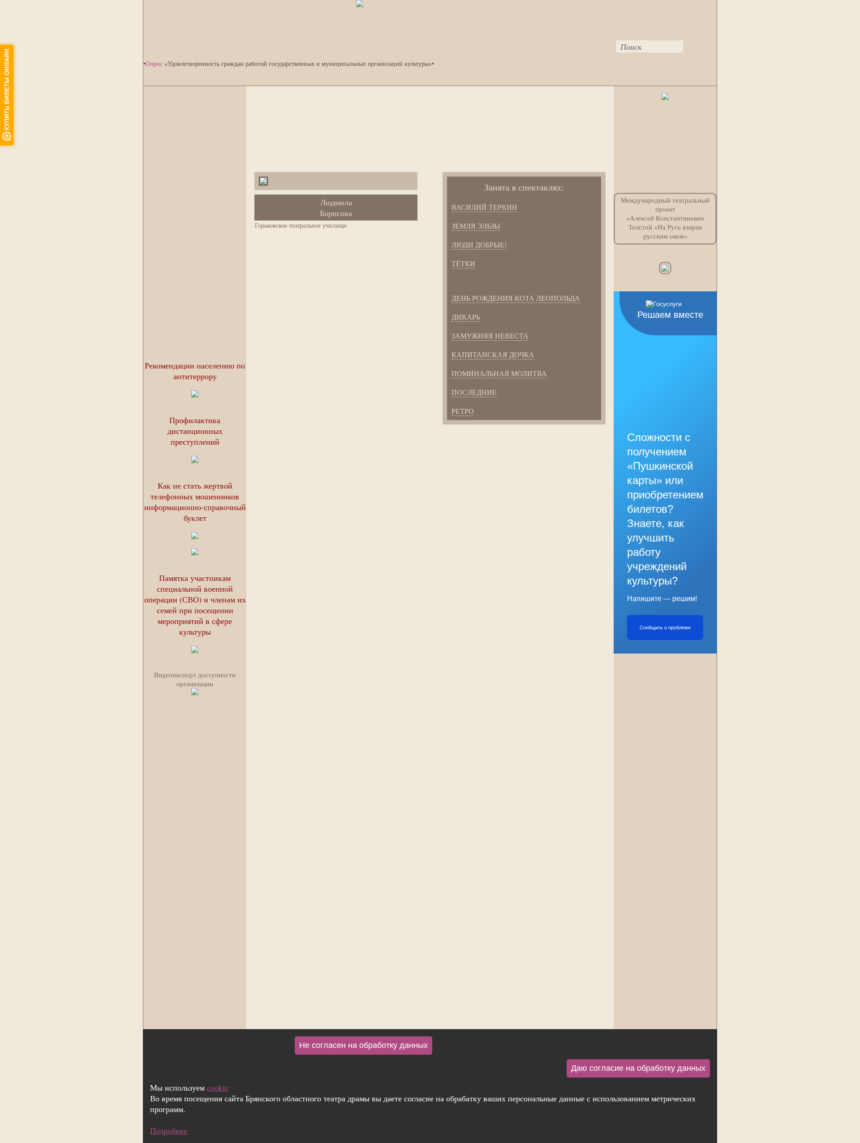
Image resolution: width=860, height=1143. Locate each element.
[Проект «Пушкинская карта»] (665, 96)
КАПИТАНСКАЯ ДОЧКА (493, 354)
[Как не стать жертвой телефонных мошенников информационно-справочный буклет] (194, 536)
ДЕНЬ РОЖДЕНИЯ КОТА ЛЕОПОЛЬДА (516, 298)
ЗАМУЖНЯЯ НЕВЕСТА (490, 335)
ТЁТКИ (463, 263)
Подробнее (168, 1130)
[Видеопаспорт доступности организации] (194, 692)
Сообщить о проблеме (665, 627)
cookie (217, 1087)
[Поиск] (610, 17)
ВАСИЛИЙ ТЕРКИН (484, 207)
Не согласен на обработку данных (363, 1045)
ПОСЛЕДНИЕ (474, 392)
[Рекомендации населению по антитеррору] (194, 394)
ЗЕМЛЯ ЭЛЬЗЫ (476, 225)
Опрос (154, 63)
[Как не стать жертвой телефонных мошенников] (194, 552)
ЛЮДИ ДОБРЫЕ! (479, 244)
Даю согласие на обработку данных (638, 1068)
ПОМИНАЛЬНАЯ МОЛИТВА (499, 373)
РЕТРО (463, 411)
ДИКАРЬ (466, 316)
